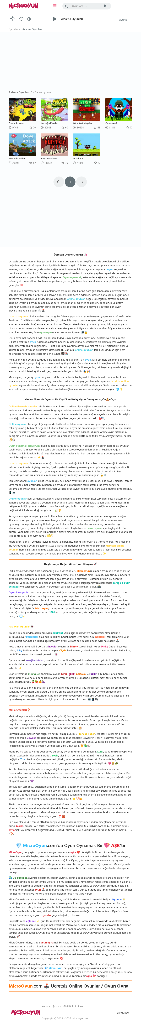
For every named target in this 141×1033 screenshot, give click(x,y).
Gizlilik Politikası (73, 1006)
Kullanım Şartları (51, 1006)
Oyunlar (124, 20)
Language (123, 1013)
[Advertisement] (70, 61)
